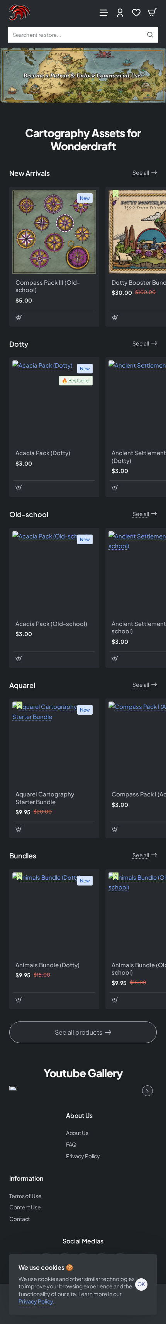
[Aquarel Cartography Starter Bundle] (54, 744)
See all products (78, 1032)
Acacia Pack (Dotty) (42, 452)
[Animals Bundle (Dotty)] (54, 914)
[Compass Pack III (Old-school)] (54, 232)
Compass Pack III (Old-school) (47, 286)
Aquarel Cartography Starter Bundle (44, 797)
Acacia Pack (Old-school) (51, 623)
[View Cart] (152, 12)
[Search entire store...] (150, 35)
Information (26, 1178)
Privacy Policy (36, 1301)
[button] (18, 317)
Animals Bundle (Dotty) (47, 964)
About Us (79, 1115)
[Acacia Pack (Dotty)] (54, 402)
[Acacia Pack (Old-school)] (54, 573)
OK (141, 1284)
